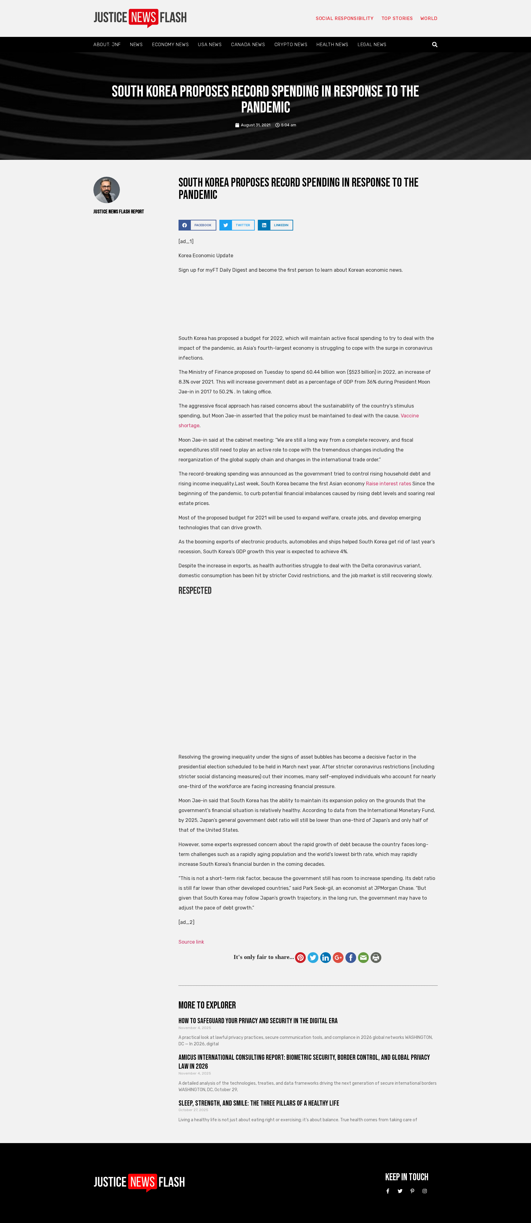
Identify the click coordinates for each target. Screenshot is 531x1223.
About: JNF (107, 44)
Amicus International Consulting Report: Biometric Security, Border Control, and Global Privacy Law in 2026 (304, 1062)
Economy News (170, 44)
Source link (191, 942)
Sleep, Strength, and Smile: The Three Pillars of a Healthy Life (259, 1103)
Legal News (372, 44)
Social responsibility (345, 18)
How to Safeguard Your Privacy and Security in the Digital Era (258, 1020)
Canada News (248, 44)
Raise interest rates (388, 484)
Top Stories (397, 18)
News (136, 44)
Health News (332, 44)
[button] (435, 44)
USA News (210, 44)
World (429, 18)
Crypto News (291, 44)
